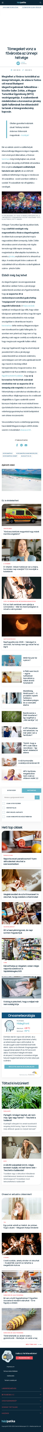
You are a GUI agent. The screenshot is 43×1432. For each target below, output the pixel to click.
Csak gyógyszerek (13, 803)
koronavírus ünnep (10, 456)
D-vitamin (7, 564)
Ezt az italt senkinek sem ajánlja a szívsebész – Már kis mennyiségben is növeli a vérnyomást (21, 606)
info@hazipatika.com (35, 1426)
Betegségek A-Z (8, 1395)
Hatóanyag (31, 790)
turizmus (5, 159)
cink (5, 962)
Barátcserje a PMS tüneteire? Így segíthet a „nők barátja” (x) (30, 716)
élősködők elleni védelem (32, 7)
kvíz (5, 1161)
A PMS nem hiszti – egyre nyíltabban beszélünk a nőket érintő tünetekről (31, 677)
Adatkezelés (10, 1376)
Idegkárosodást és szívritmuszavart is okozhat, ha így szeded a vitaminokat (21, 895)
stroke (6, 1257)
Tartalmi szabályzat (11, 1380)
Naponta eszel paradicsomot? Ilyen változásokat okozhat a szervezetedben (20, 861)
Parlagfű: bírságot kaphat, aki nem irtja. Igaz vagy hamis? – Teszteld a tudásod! (20, 1118)
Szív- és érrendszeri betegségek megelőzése (20, 601)
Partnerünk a (23, 1075)
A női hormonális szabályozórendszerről (28, 761)
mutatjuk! (25, 135)
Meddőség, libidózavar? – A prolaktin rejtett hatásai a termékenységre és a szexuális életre (31, 698)
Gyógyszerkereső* (9, 1401)
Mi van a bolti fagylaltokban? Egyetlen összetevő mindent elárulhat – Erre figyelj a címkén (21, 1300)
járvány (12, 256)
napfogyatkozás (10, 639)
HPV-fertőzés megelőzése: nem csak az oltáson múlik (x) (30, 775)
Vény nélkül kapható (14, 812)
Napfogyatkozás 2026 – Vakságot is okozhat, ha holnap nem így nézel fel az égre (21, 644)
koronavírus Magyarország (26, 453)
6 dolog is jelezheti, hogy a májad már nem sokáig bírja (21, 1003)
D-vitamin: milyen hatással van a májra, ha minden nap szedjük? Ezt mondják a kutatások (21, 569)
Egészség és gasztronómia (13, 1295)
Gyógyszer (11, 790)
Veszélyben (8, 528)
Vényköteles (11, 808)
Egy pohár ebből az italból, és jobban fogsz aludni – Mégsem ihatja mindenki (21, 1226)
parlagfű (7, 1111)
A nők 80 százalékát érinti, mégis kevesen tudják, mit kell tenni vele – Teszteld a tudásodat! (20, 1168)
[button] (21, 1388)
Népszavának (29, 306)
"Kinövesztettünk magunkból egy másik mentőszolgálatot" (21, 532)
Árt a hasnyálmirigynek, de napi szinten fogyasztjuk (18, 931)
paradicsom (8, 855)
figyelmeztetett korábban (12, 376)
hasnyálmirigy (9, 927)
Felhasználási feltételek (11, 1371)
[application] (21, 480)
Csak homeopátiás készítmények (19, 816)
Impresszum (10, 1367)
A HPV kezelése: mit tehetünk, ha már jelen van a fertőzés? (30, 731)
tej (5, 1222)
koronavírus (7, 325)
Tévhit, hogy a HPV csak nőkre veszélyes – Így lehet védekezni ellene (30, 748)
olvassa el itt (25, 430)
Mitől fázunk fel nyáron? (30, 659)
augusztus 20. (26, 456)
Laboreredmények (9, 1388)
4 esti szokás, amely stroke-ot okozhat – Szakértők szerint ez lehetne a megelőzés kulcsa (21, 1263)
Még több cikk (31, 1344)
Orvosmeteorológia (10, 7)
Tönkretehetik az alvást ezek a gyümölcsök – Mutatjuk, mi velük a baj (20, 1337)
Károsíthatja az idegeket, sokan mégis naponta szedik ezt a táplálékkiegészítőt (21, 969)
